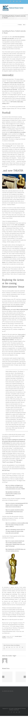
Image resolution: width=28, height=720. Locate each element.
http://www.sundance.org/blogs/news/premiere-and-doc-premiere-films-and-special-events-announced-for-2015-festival (14, 441)
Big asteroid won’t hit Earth (10, 89)
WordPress (11, 709)
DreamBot (16, 636)
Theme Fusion (16, 709)
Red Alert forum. (6, 470)
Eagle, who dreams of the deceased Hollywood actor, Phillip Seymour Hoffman (13, 338)
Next (24, 24)
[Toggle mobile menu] (25, 12)
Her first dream (7, 257)
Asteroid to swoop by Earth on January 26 (13, 82)
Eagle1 (4, 636)
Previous (20, 24)
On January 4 (8, 146)
